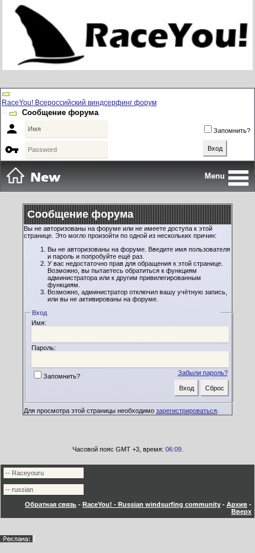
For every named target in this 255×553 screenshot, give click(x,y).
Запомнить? (231, 130)
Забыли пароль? (203, 372)
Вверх (241, 511)
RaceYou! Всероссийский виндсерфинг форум (79, 102)
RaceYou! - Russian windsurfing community (151, 504)
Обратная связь (50, 504)
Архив (237, 504)
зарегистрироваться (186, 410)
